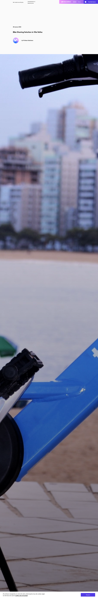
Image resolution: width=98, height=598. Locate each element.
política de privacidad (21, 595)
